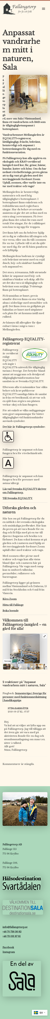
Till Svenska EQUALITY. (18, 498)
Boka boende (11, 610)
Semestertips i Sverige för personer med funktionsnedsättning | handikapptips (24, 697)
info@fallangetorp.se (15, 927)
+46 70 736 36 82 (12, 931)
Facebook (8, 947)
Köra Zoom (10, 599)
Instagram (9, 952)
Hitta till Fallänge (13, 604)
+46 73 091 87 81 (12, 936)
